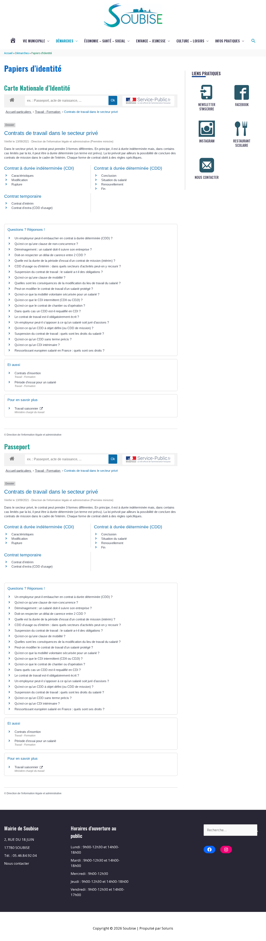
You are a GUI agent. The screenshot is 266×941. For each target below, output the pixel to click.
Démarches (64, 40)
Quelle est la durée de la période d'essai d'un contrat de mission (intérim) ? (65, 260)
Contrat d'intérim (22, 203)
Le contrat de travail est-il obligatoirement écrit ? (47, 317)
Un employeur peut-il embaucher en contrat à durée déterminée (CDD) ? (63, 238)
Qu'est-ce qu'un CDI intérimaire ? (37, 345)
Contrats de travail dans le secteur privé (91, 112)
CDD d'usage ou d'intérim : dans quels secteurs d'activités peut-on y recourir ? (68, 266)
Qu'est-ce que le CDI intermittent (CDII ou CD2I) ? (49, 300)
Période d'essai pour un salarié (35, 382)
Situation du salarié (114, 180)
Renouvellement (112, 184)
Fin (103, 188)
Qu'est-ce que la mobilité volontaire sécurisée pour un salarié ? (57, 294)
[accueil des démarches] (12, 99)
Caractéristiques (22, 175)
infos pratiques (227, 40)
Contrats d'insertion (28, 373)
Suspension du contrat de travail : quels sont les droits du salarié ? (59, 333)
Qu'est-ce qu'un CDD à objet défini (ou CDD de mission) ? (54, 328)
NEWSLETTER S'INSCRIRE (206, 106)
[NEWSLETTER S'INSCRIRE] (207, 92)
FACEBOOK (242, 104)
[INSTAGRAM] (207, 129)
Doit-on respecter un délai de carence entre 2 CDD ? (50, 255)
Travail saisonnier (27, 408)
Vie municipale (34, 40)
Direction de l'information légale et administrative (34, 434)
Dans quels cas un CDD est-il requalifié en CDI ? (48, 311)
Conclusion (108, 175)
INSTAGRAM (206, 140)
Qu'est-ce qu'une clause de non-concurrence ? (46, 244)
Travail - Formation (48, 112)
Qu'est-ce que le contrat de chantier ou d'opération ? (50, 305)
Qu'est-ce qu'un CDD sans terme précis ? (43, 339)
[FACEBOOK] (242, 92)
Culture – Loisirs (190, 40)
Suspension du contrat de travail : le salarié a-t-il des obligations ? (59, 272)
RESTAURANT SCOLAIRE (241, 143)
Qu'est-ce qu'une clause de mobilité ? (40, 277)
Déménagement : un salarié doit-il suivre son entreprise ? (53, 249)
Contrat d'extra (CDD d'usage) (32, 208)
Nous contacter (16, 863)
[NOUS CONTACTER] (207, 165)
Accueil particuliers (19, 112)
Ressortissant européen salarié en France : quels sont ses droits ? (59, 350)
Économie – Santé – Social (104, 40)
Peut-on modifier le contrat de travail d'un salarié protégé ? (54, 288)
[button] (253, 41)
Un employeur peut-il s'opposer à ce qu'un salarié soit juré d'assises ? (62, 322)
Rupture (16, 184)
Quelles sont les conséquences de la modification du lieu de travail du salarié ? (68, 283)
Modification (19, 180)
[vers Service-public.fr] (148, 101)
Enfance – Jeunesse (151, 40)
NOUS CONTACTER (207, 177)
